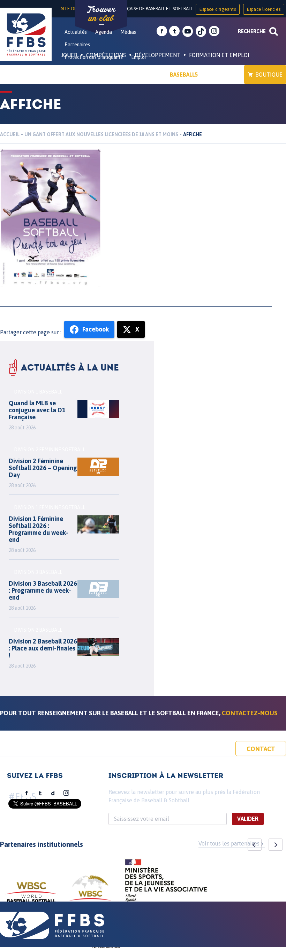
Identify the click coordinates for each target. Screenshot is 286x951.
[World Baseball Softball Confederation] (31, 895)
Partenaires (77, 44)
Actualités (76, 32)
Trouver (101, 14)
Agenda (103, 32)
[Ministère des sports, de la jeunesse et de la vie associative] (166, 883)
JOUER (69, 55)
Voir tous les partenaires (228, 843)
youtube (187, 31)
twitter (174, 31)
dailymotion (53, 793)
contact (261, 749)
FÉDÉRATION (145, 74)
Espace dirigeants (217, 9)
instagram (214, 31)
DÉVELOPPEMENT (157, 55)
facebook (162, 31)
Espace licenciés (263, 9)
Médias (128, 32)
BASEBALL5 (184, 74)
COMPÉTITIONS (106, 55)
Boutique (269, 74)
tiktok (201, 31)
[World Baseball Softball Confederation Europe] (90, 892)
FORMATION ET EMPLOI (219, 55)
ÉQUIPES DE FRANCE (94, 74)
